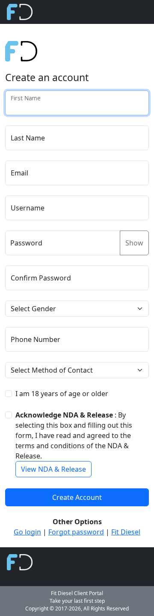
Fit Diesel (125, 532)
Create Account (77, 497)
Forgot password (76, 532)
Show (134, 243)
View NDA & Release (53, 469)
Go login (27, 532)
